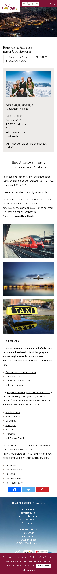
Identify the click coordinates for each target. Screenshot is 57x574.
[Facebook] (14, 489)
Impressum (28, 533)
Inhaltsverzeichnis (28, 529)
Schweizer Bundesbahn (18, 380)
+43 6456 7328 (17, 132)
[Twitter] (28, 489)
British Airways (13, 416)
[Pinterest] (42, 489)
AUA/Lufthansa (13, 412)
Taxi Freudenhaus (14, 478)
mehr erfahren (28, 570)
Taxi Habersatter (14, 482)
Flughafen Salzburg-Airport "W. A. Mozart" (28, 392)
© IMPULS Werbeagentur (28, 543)
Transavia (10, 433)
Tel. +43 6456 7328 (28, 519)
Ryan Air (10, 429)
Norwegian (11, 425)
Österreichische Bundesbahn (21, 372)
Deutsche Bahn (13, 376)
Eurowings (11, 420)
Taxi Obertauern (14, 469)
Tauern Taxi (11, 465)
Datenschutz (28, 536)
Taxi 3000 (11, 473)
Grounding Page (28, 539)
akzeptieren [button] (43, 566)
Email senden (12, 136)
